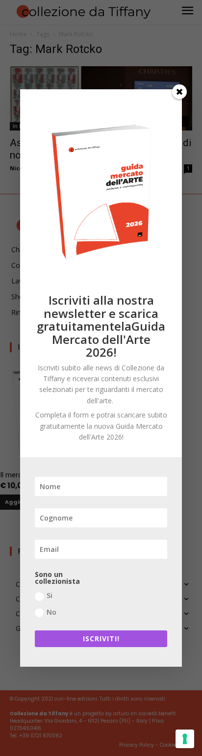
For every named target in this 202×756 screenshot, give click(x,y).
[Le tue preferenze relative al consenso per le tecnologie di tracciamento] (185, 739)
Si (49, 595)
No (51, 612)
